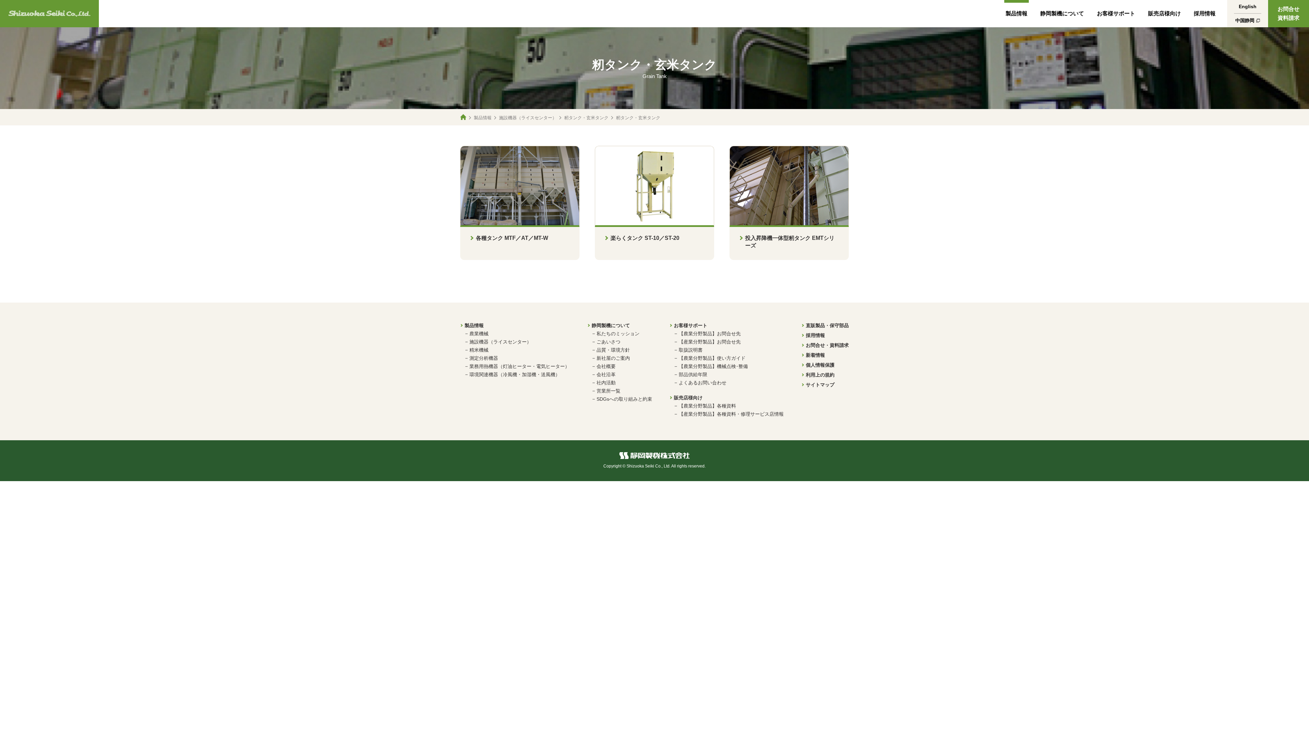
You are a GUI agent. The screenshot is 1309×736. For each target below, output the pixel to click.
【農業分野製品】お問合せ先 (710, 333)
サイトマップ (820, 384)
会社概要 (606, 366)
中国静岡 (1244, 20)
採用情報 (1205, 13)
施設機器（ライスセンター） (528, 117)
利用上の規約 (820, 375)
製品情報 (1016, 13)
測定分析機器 (483, 358)
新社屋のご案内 (613, 358)
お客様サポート (1116, 13)
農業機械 (478, 333)
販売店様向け (1164, 13)
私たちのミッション (618, 333)
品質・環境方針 (613, 350)
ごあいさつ (608, 341)
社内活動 (606, 382)
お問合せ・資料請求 (827, 345)
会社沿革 (606, 374)
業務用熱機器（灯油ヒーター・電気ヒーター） (519, 366)
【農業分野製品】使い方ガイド (712, 358)
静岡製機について (1062, 13)
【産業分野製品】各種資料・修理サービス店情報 (731, 414)
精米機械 (478, 350)
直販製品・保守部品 (827, 325)
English (1248, 6)
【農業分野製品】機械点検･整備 (713, 366)
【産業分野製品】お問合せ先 (710, 341)
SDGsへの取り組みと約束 (624, 399)
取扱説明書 (691, 350)
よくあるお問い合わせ (702, 382)
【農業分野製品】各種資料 (707, 406)
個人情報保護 (820, 365)
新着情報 (815, 355)
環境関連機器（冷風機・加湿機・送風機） (514, 374)
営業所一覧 (608, 391)
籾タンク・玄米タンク (586, 117)
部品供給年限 (693, 374)
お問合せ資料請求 (1288, 13)
